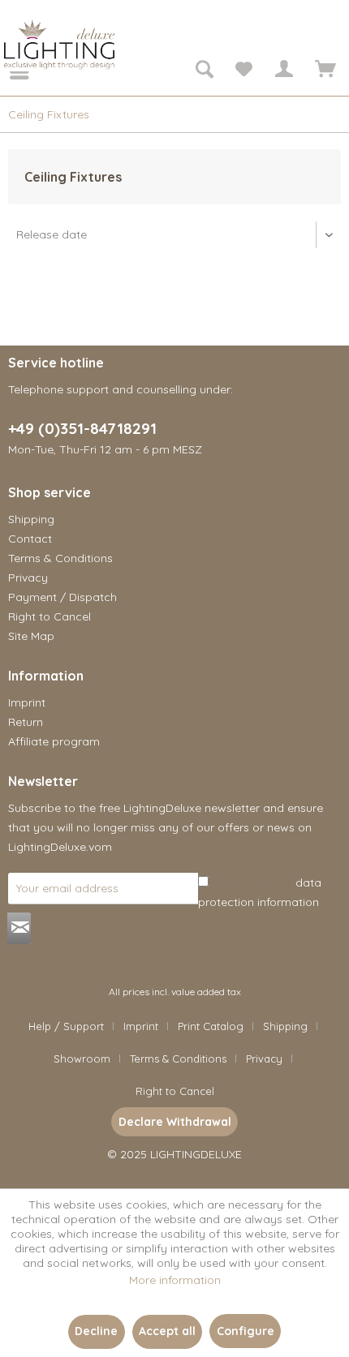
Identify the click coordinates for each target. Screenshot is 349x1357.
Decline (96, 1331)
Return (25, 722)
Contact (30, 538)
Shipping (31, 519)
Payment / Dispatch (62, 597)
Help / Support (66, 1026)
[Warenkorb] (323, 71)
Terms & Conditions (60, 558)
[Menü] (8, 71)
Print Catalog (210, 1026)
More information (175, 1280)
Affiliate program (54, 741)
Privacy (28, 577)
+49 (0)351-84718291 (82, 428)
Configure (245, 1331)
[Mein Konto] (283, 71)
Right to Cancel (49, 616)
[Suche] (203, 71)
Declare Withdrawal (174, 1121)
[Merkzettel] (243, 71)
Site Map (31, 636)
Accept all (167, 1331)
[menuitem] (8, 71)
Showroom (82, 1058)
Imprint (26, 702)
